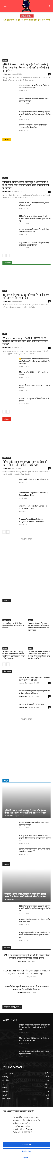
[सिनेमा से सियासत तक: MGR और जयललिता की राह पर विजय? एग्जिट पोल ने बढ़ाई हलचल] (26, 441)
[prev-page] (4, 255)
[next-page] (7, 255)
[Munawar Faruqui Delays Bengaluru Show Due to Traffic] (9, 510)
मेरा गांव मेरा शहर (6, 457)
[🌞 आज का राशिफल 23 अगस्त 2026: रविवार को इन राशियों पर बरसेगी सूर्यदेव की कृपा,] (9, 363)
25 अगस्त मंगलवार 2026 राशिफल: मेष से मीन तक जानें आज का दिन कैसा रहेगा (25, 296)
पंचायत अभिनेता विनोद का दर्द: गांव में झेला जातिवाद (34, 479)
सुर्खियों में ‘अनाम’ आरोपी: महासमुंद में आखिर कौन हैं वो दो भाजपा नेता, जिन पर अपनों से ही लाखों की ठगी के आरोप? (25, 67)
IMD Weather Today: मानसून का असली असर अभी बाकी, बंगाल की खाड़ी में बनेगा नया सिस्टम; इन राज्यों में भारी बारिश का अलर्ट (13, 654)
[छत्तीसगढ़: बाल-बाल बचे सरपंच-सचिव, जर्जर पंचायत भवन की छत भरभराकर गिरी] (9, 233)
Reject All (26, 1158)
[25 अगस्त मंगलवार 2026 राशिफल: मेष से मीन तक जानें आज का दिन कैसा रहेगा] (9, 89)
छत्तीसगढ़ (5, 60)
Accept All (26, 1144)
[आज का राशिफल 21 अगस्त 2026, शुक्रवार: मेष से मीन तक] (9, 389)
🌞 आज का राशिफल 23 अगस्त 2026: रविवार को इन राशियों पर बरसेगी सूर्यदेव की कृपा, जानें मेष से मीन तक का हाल (34, 361)
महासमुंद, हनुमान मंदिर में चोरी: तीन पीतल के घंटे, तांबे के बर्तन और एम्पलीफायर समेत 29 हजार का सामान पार (34, 935)
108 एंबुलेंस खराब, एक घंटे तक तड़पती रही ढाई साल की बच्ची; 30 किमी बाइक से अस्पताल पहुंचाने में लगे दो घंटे (35, 114)
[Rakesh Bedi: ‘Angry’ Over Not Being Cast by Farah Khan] (9, 496)
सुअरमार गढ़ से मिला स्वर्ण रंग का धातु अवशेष (32, 704)
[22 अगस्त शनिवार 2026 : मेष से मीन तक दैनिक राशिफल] (9, 376)
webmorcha (6, 74)
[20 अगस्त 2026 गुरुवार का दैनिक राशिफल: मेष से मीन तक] (9, 402)
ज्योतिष (4, 290)
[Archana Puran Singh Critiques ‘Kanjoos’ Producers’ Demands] (9, 523)
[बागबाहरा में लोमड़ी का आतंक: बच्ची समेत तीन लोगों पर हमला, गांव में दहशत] (9, 923)
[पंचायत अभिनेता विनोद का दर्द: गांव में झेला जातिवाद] (9, 483)
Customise (26, 1151)
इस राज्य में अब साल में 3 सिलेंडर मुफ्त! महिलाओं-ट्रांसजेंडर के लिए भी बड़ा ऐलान (13, 625)
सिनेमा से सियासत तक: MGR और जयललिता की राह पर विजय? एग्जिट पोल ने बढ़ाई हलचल (24, 463)
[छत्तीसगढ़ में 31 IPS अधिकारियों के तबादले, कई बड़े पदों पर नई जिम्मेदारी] (9, 102)
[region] (26, 1135)
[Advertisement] (26, 566)
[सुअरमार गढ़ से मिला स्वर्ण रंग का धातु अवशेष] (9, 708)
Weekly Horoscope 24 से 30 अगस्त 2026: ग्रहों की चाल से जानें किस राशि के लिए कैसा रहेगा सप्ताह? (25, 341)
